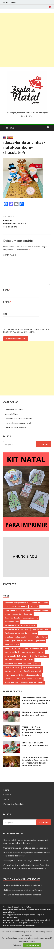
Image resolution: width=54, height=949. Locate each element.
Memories (18, 925)
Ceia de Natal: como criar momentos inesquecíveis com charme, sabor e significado (36, 700)
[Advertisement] (27, 40)
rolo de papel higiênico (14, 675)
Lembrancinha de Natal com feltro (19, 656)
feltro (44, 637)
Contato (7, 794)
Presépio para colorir (33, 671)
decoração (28, 614)
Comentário (10, 255)
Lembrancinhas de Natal (15, 427)
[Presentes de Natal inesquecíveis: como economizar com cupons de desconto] (11, 727)
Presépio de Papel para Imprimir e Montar (22, 894)
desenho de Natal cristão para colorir (20, 625)
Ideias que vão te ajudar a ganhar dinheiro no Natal (26, 648)
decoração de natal (12, 618)
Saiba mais (17, 945)
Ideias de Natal (11, 414)
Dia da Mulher (44, 920)
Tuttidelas (11, 2)
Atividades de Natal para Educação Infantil (22, 885)
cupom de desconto (13, 614)
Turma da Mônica (12, 679)
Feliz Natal (35, 637)
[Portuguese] (8, 137)
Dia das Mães (7, 923)
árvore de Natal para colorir (31, 682)
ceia (6, 606)
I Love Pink (41, 923)
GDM (26, 923)
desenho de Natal (12, 622)
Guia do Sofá (32, 923)
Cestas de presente (19, 606)
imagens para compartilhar (33, 652)
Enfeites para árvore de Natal (17, 633)
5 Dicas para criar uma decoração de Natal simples (35, 744)
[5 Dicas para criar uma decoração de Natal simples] (11, 743)
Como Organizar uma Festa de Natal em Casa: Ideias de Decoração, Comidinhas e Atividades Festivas (35, 761)
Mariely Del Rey (8, 925)
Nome (6, 290)
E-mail (7, 302)
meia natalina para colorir (15, 660)
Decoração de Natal (14, 409)
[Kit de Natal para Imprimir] (26, 530)
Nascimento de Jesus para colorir (18, 663)
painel (37, 663)
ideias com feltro (12, 644)
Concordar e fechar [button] (32, 945)
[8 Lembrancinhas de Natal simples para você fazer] (11, 712)
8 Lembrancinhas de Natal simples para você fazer (34, 713)
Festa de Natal (18, 923)
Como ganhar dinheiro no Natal (17, 610)
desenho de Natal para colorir (17, 629)
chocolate (34, 606)
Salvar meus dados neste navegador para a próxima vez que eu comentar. (26, 330)
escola (34, 633)
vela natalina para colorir (32, 679)
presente (17, 671)
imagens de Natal (12, 652)
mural (30, 660)
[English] (4, 137)
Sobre (6, 799)
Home (6, 789)
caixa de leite (36, 603)
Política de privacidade (13, 804)
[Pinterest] (49, 7)
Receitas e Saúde (29, 925)
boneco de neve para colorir (16, 603)
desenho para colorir (40, 629)
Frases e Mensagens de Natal (18, 423)
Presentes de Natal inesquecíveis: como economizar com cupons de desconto (35, 730)
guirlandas (40, 641)
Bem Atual (6, 920)
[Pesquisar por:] (27, 444)
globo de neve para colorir (22, 641)
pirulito (8, 671)
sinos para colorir (33, 675)
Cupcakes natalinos (41, 610)
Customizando (34, 920)
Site (5, 314)
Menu (11, 128)
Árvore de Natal (11, 682)
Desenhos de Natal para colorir (18, 418)
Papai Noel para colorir (32, 667)
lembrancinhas (41, 656)
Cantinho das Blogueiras (19, 920)
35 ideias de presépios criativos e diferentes (22, 890)
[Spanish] (11, 137)
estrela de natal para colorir (16, 637)
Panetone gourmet (12, 667)
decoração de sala (30, 618)
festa (7, 641)
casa (46, 603)
